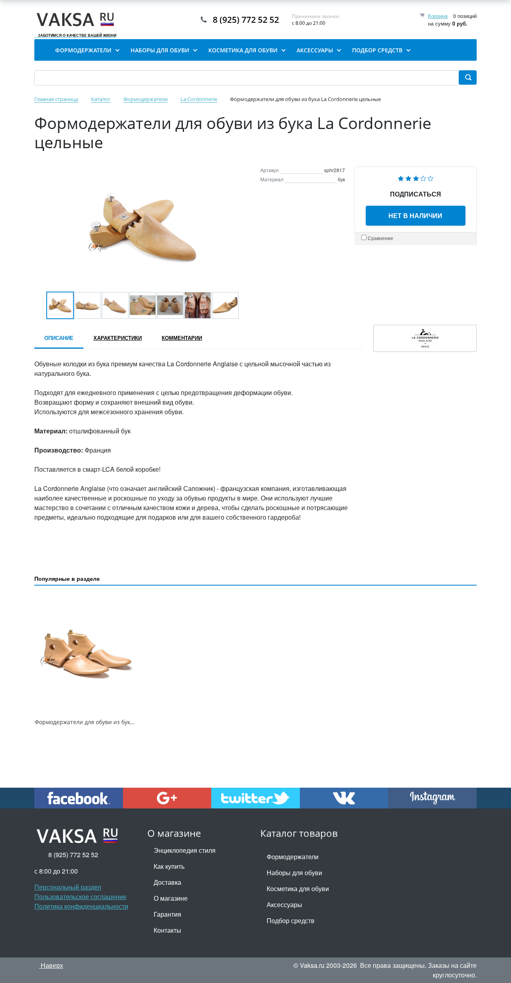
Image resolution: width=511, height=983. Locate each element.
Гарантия (167, 914)
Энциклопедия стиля (185, 850)
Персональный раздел (67, 887)
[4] (423, 177)
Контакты (167, 930)
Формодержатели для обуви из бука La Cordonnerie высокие (118, 722)
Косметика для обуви (298, 888)
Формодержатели (293, 856)
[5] (431, 177)
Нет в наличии (415, 215)
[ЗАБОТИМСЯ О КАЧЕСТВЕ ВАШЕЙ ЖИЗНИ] (77, 20)
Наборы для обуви (294, 872)
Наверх (51, 965)
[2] (408, 177)
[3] (416, 177)
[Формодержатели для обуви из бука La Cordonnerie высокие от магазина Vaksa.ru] (86, 653)
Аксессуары (284, 904)
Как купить (169, 866)
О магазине (171, 898)
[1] (401, 177)
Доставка (167, 882)
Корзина (438, 16)
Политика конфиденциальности (81, 906)
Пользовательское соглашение (80, 896)
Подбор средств (291, 920)
